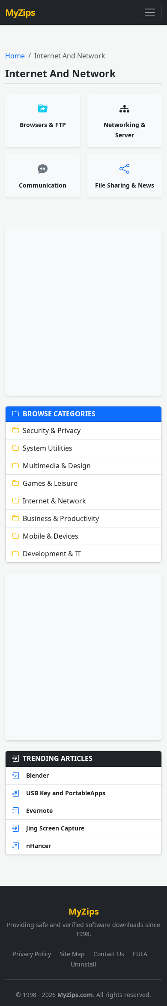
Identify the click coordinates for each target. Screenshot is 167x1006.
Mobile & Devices (50, 536)
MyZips (20, 12)
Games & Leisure (50, 483)
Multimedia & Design (57, 465)
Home (15, 56)
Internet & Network (54, 501)
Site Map (72, 954)
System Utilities (47, 448)
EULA (140, 954)
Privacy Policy (32, 954)
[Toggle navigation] (150, 12)
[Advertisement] (83, 312)
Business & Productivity (61, 518)
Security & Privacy (52, 430)
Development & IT (52, 553)
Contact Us (108, 954)
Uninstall (83, 964)
